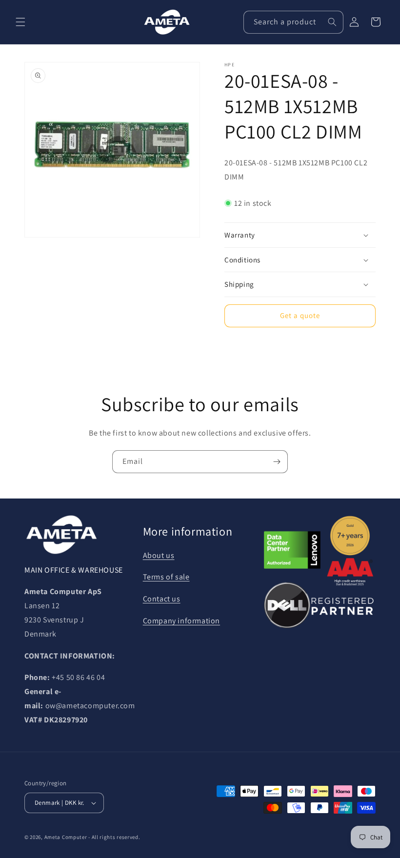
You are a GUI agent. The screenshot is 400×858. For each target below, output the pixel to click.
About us (159, 555)
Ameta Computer (65, 837)
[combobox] (293, 22)
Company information (181, 621)
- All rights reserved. (114, 837)
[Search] (332, 22)
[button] (20, 22)
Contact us (161, 599)
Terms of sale (166, 577)
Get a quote (300, 315)
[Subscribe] (276, 461)
